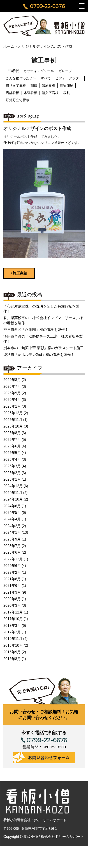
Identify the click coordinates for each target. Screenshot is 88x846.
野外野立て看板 (17, 100)
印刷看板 (48, 85)
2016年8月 (12, 659)
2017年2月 (12, 632)
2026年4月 (12, 400)
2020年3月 (12, 605)
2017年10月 (13, 619)
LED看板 (12, 71)
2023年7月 (12, 546)
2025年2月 (12, 473)
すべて (46, 78)
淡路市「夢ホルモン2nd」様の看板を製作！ (38, 355)
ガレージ (65, 71)
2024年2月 (12, 526)
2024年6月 (12, 506)
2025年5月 (12, 453)
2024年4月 (12, 519)
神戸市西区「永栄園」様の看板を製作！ (35, 329)
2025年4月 (12, 459)
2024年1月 (12, 532)
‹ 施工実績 (19, 273)
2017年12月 (13, 612)
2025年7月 (12, 440)
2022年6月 (12, 566)
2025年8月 (12, 433)
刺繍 (33, 85)
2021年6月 (12, 586)
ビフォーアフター (68, 78)
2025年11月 (12, 420)
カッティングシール (38, 71)
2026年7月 (12, 386)
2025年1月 (12, 479)
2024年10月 (13, 499)
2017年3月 (12, 625)
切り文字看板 (16, 85)
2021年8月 (12, 579)
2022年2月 (12, 572)
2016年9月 (12, 652)
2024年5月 (12, 513)
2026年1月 (12, 406)
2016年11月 (12, 639)
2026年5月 (12, 393)
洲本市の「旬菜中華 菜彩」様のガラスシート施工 (43, 348)
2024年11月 (12, 493)
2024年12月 (13, 486)
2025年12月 (13, 413)
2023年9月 (12, 539)
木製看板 (30, 93)
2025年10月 (13, 426)
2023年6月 (12, 552)
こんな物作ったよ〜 (21, 78)
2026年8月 (12, 380)
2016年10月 (13, 645)
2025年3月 (12, 466)
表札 (66, 93)
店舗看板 (12, 93)
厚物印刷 (66, 85)
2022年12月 (13, 559)
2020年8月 (12, 599)
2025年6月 (12, 446)
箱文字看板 (50, 93)
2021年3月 (12, 592)
